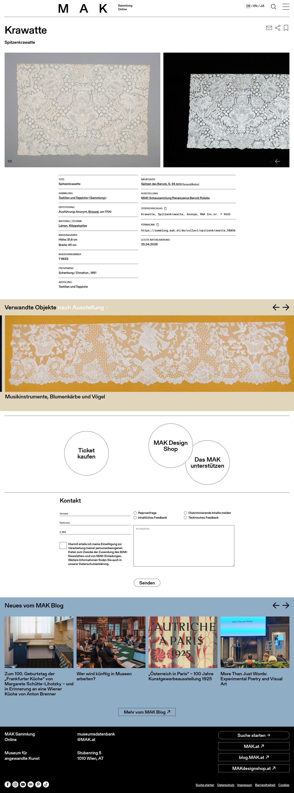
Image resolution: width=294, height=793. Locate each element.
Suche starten (251, 735)
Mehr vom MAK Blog (145, 712)
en (255, 6)
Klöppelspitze (78, 226)
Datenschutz (225, 785)
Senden (147, 582)
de (248, 6)
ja (262, 6)
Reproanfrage (147, 512)
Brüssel (93, 212)
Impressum (244, 785)
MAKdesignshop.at (251, 768)
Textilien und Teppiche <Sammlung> (83, 198)
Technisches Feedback (203, 517)
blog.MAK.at (251, 757)
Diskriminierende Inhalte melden (209, 512)
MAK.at (251, 746)
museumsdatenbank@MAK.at (96, 736)
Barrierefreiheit (265, 785)
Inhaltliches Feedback (152, 517)
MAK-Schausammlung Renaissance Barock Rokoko (175, 198)
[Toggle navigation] (286, 7)
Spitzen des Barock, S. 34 (170, 184)
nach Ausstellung (81, 307)
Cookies (283, 785)
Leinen (63, 226)
